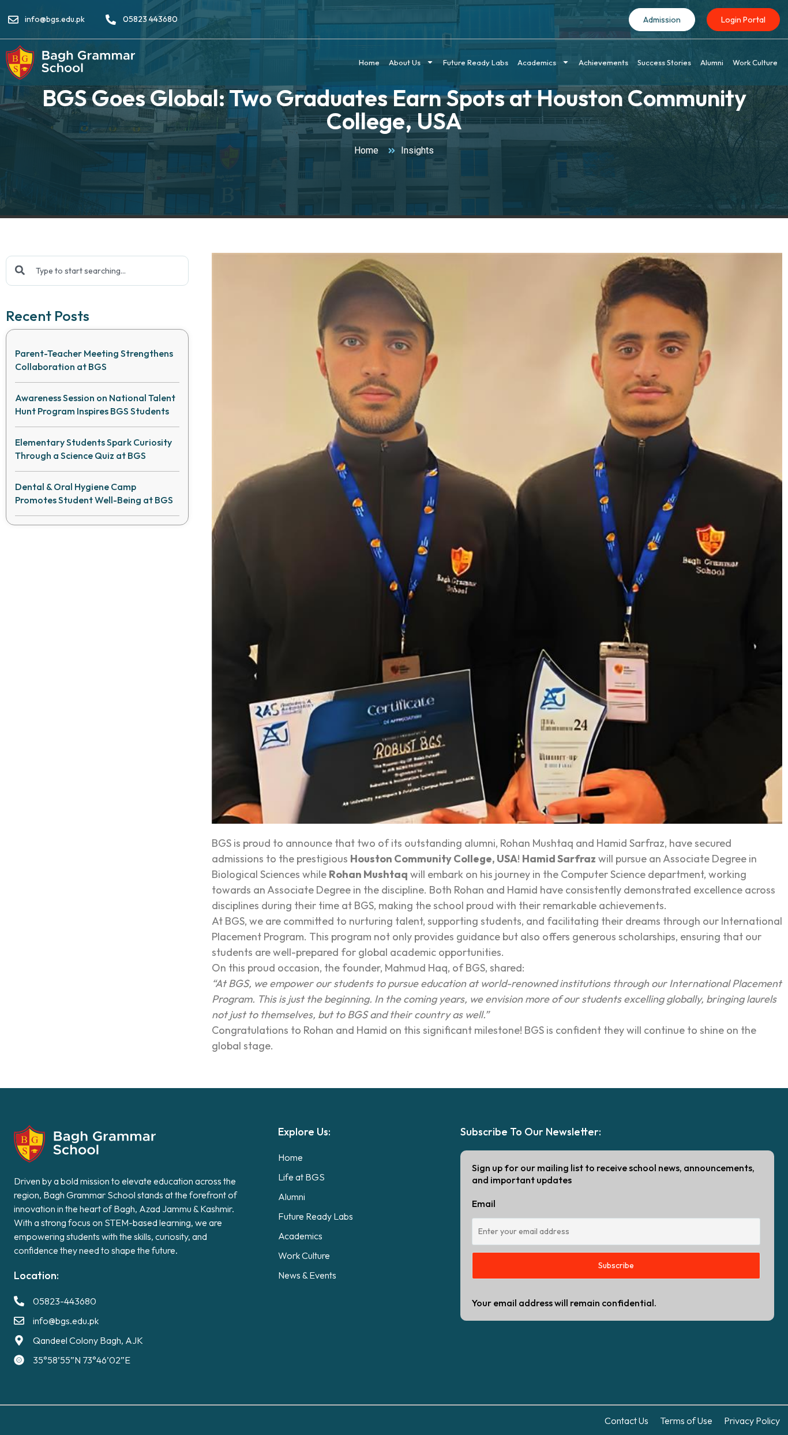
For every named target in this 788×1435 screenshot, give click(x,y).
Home (369, 62)
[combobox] (97, 271)
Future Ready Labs (475, 62)
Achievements (603, 62)
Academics (536, 62)
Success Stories (664, 62)
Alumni (711, 62)
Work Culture (755, 62)
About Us (405, 62)
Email (484, 1203)
